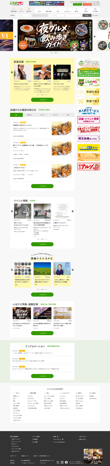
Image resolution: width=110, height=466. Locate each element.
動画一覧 (55, 436)
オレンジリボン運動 (16, 448)
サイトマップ (43, 463)
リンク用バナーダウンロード (28, 463)
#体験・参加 (16, 231)
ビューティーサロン (32, 401)
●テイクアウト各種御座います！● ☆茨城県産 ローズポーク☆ (30, 146)
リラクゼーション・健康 (33, 403)
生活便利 (78, 403)
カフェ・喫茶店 (16, 410)
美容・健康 (49, 11)
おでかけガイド (15, 446)
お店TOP (28, 11)
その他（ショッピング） (65, 408)
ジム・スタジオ (31, 405)
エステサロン (31, 398)
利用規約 (12, 463)
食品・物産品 (63, 401)
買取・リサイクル (63, 405)
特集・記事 (14, 11)
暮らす (76, 11)
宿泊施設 (91, 396)
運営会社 (12, 460)
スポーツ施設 (47, 398)
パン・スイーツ (16, 413)
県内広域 (28, 277)
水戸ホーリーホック (16, 441)
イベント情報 (36, 436)
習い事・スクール (80, 396)
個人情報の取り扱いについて (47, 460)
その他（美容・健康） (32, 408)
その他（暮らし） (79, 408)
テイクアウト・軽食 (17, 415)
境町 (68, 277)
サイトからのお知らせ (59, 442)
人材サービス (13, 456)
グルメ (39, 11)
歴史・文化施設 (47, 403)
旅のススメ (14, 444)
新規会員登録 (87, 4)
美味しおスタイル (16, 451)
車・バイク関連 (79, 405)
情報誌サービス (25, 456)
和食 (14, 401)
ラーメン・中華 (16, 403)
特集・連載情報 (14, 436)
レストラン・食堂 (17, 417)
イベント (21, 11)
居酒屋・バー (16, 396)
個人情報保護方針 (25, 460)
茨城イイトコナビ (16, 439)
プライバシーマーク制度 (74, 461)
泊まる (86, 11)
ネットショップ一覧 (58, 439)
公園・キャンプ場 (48, 405)
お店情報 (35, 439)
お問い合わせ (82, 439)
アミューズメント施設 (49, 396)
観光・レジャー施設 (48, 401)
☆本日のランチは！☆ (19, 168)
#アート (35, 236)
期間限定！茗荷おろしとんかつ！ (22, 125)
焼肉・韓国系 (16, 405)
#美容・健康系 (22, 231)
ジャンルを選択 (53, 15)
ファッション (62, 396)
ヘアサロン (30, 396)
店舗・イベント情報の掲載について (42, 456)
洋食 (14, 398)
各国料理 (15, 408)
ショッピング (67, 11)
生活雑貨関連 (63, 403)
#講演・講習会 (56, 229)
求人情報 (95, 11)
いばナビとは (82, 436)
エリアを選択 (19, 15)
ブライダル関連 (79, 398)
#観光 (16, 284)
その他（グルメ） (16, 420)
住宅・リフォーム (79, 401)
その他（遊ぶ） (47, 408)
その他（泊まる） (93, 398)
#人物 (55, 284)
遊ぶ (58, 11)
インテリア (62, 398)
